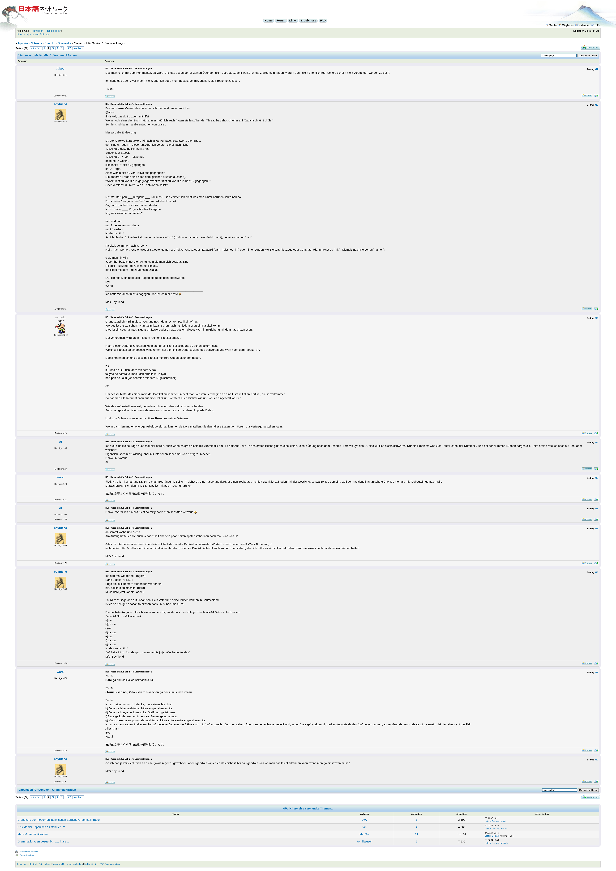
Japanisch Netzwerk (29, 43)
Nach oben (78, 864)
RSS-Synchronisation (110, 864)
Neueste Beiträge (40, 34)
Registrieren (54, 30)
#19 (596, 672)
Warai (60, 477)
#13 (596, 318)
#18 (596, 572)
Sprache (50, 43)
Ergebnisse (308, 20)
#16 (596, 508)
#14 (596, 442)
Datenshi (504, 843)
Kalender (584, 25)
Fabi (364, 827)
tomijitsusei (364, 841)
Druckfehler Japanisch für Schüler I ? (41, 827)
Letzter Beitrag (492, 821)
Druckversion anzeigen (29, 851)
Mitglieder (568, 25)
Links (293, 20)
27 (69, 48)
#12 (596, 105)
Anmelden (37, 30)
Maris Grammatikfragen (32, 834)
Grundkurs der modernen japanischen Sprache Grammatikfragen (59, 819)
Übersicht (22, 34)
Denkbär (504, 828)
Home (269, 20)
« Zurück (36, 48)
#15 (596, 478)
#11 (596, 69)
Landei (503, 821)
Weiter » (78, 48)
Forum (280, 20)
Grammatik (64, 43)
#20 (596, 760)
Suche (553, 25)
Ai (60, 441)
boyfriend (60, 104)
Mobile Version (91, 864)
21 (416, 834)
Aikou (60, 68)
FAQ (323, 20)
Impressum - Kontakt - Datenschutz (33, 864)
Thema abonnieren (27, 855)
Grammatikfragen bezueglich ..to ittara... (43, 841)
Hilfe (597, 25)
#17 (596, 528)
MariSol (364, 834)
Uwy (364, 819)
